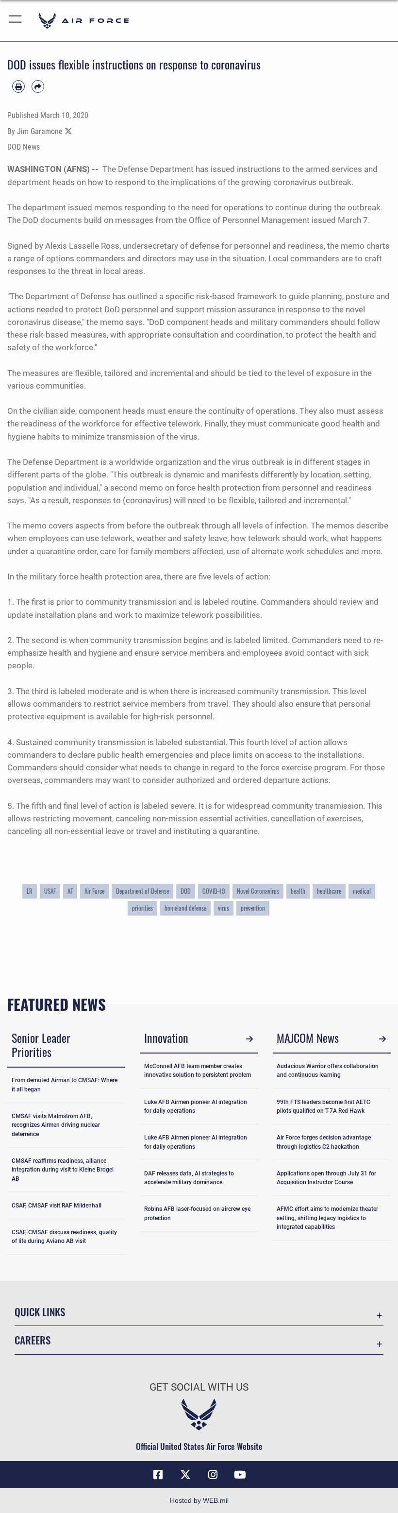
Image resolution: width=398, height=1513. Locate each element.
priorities (142, 908)
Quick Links (40, 1311)
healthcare (329, 891)
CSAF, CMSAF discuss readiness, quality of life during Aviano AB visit (64, 1236)
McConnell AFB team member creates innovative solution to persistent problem (197, 1070)
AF (70, 891)
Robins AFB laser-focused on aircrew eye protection (197, 1213)
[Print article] (18, 86)
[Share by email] (38, 86)
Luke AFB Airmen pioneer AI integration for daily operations (195, 1106)
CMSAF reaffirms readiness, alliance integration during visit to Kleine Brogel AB (63, 1169)
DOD (186, 891)
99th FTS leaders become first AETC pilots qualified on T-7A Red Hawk (323, 1106)
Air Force (94, 891)
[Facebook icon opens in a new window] (158, 1474)
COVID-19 (213, 891)
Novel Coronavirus (258, 891)
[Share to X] (68, 131)
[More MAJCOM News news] (382, 1039)
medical (362, 891)
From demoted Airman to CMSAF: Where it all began (64, 1084)
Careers (32, 1339)
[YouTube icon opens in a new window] (239, 1474)
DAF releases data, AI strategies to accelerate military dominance (189, 1178)
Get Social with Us (199, 1387)
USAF (50, 891)
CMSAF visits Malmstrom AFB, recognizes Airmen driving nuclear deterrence (56, 1125)
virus (223, 908)
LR (30, 891)
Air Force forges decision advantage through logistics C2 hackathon (324, 1142)
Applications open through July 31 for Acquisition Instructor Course (326, 1178)
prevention (253, 908)
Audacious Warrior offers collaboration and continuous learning (328, 1070)
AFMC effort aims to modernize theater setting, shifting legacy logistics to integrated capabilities (327, 1218)
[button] (16, 20)
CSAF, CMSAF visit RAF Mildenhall (56, 1205)
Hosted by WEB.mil (199, 1500)
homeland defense (185, 908)
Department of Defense (142, 891)
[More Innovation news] (249, 1039)
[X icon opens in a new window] (185, 1474)
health (298, 891)
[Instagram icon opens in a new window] (212, 1474)
